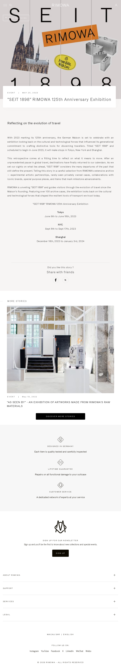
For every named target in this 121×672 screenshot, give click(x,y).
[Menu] (5, 5)
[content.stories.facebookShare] (55, 280)
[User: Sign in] (116, 5)
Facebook (55, 651)
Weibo (88, 651)
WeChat (79, 651)
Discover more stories (60, 416)
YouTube (45, 651)
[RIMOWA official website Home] (60, 5)
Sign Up (60, 553)
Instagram (34, 651)
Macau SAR (54, 634)
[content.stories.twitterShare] (65, 280)
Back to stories (17, 18)
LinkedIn (70, 651)
